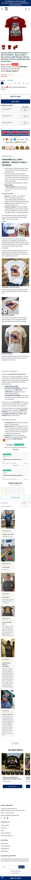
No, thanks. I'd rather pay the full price (23, 447)
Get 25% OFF (23, 445)
